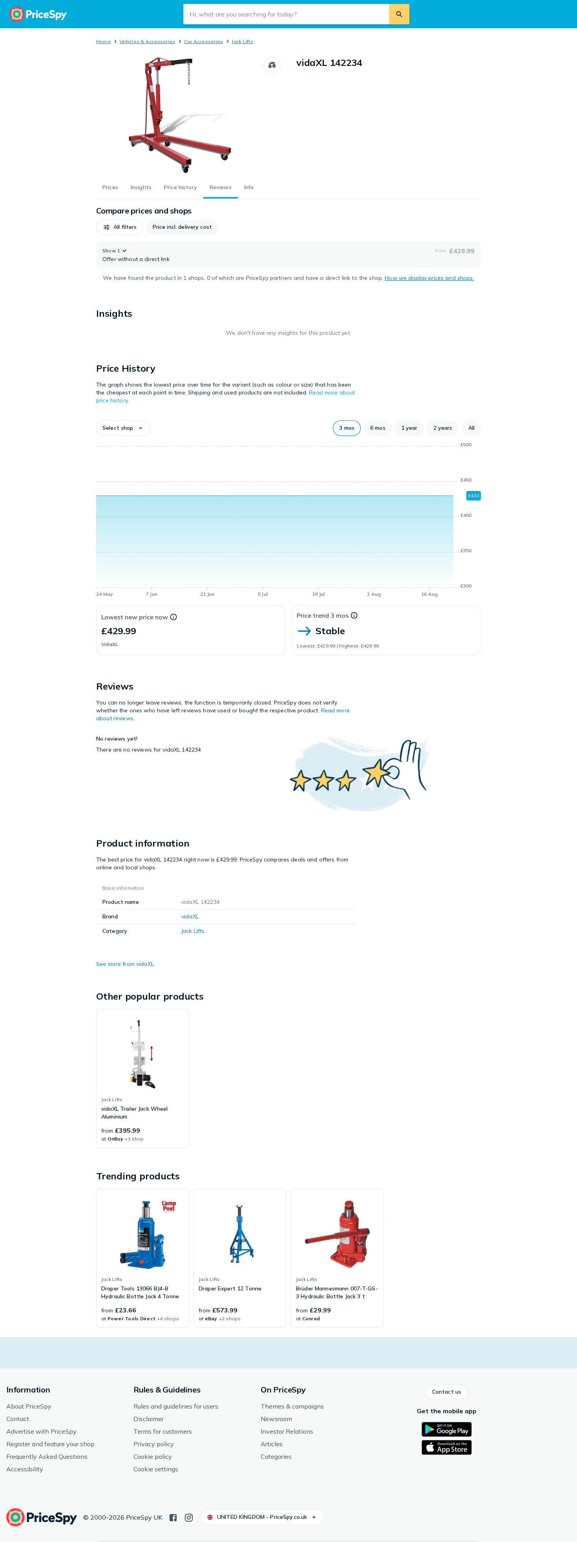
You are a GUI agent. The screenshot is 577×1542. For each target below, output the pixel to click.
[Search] (399, 14)
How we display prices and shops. (429, 277)
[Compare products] (272, 65)
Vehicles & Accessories (147, 41)
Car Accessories (203, 41)
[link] (142, 1078)
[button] (119, 227)
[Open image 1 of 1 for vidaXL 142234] (179, 115)
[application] (288, 520)
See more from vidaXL (125, 963)
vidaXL (190, 916)
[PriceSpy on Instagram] (189, 1517)
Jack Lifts (242, 41)
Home (103, 41)
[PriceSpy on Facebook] (173, 1517)
